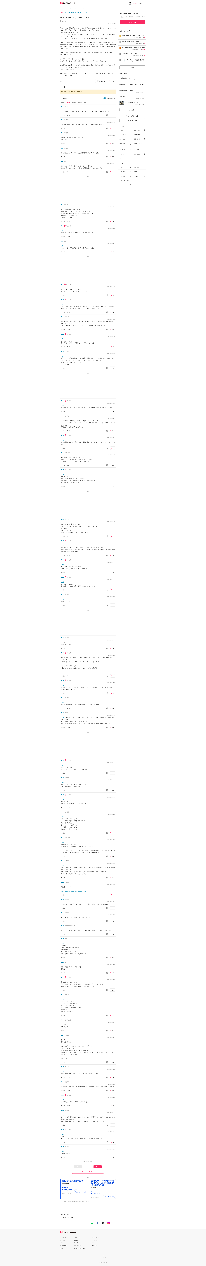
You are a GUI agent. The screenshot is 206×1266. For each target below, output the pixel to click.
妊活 (120, 167)
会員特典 (61, 1242)
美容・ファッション (138, 144)
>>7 (62, 246)
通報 (60, 81)
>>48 (62, 1134)
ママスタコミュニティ (96, 1242)
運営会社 (61, 1248)
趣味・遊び (122, 154)
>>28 (62, 799)
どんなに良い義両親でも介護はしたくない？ (75, 13)
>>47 (62, 1151)
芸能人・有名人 (138, 134)
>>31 (62, 865)
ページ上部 (103, 1258)
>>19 (62, 582)
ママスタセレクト (95, 1240)
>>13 (62, 440)
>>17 (62, 545)
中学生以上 (122, 176)
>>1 (62, 231)
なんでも (121, 130)
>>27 (62, 765)
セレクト (121, 185)
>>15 (62, 474)
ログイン (140, 3)
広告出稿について (63, 1245)
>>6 (62, 304)
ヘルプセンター (63, 1240)
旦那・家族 (122, 139)
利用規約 (76, 1240)
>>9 (62, 356)
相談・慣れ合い (138, 154)
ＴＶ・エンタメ (123, 134)
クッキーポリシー (77, 1245)
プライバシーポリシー (78, 1242)
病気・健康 (122, 143)
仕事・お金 (136, 149)
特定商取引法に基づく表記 (79, 1248)
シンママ (136, 176)
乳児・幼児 (122, 171)
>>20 (62, 1071)
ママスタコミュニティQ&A (67, 1217)
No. (62, 106)
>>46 (62, 1100)
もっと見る (132, 67)
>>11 (62, 405)
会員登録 (134, 3)
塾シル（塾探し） (95, 1245)
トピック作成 (132, 22)
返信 (64, 115)
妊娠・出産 (136, 167)
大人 (120, 158)
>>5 (62, 339)
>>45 (62, 1115)
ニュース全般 (137, 130)
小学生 (135, 171)
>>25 (62, 702)
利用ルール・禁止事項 (65, 1214)
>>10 (62, 599)
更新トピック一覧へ (88, 1172)
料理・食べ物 (137, 139)
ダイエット (122, 149)
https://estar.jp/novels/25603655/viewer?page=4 (74, 891)
